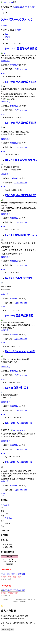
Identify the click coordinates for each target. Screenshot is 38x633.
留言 (17, 65)
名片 (6, 39)
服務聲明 (23, 601)
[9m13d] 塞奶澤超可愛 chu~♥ (21, 235)
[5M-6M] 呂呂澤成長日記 (19, 315)
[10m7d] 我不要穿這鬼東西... (21, 160)
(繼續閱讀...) (5, 61)
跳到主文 (4, 25)
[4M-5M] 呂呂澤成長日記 (19, 423)
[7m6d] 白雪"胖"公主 (17, 387)
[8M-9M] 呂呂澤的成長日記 (20, 81)
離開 (12, 629)
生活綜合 (18, 30)
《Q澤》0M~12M (20, 69)
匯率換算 (9, 557)
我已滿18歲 (5, 629)
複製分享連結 (6, 579)
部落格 (7, 37)
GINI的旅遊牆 (6, 586)
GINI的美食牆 (6, 569)
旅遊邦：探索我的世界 (9, 593)
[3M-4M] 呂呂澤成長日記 (19, 462)
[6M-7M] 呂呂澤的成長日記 (20, 195)
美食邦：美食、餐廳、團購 (11, 577)
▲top (3, 73)
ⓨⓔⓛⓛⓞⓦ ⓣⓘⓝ (16, 19)
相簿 (6, 34)
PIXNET (9, 599)
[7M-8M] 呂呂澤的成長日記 (20, 122)
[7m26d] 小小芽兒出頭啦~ (19, 278)
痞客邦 (12, 65)
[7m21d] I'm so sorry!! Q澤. (20, 351)
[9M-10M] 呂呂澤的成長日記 (21, 48)
